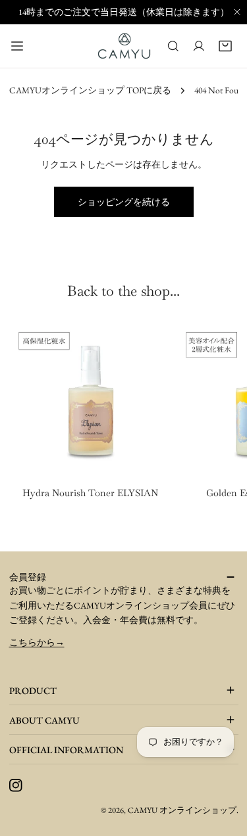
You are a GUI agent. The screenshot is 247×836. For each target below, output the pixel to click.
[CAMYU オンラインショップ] (124, 45)
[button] (225, 46)
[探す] (173, 46)
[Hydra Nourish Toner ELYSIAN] (91, 399)
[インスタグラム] (15, 786)
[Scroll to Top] (222, 811)
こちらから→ (37, 642)
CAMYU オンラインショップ (182, 810)
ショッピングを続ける (124, 202)
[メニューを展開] (17, 46)
